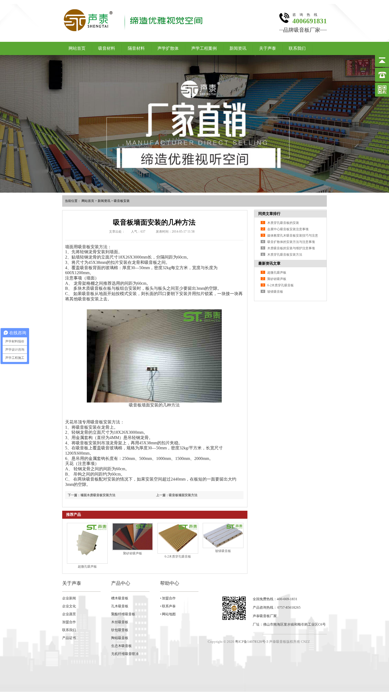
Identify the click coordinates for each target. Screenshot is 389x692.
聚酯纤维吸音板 (123, 614)
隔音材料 (136, 48)
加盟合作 (69, 622)
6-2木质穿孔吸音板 (178, 556)
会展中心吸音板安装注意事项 (288, 229)
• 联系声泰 (168, 606)
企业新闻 (69, 598)
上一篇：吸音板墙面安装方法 (176, 495)
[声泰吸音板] (194, 124)
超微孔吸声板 (87, 566)
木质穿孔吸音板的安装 (283, 223)
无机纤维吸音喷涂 (125, 654)
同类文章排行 (269, 214)
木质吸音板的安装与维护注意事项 (291, 248)
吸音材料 (106, 48)
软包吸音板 (119, 630)
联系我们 (297, 48)
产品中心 (120, 583)
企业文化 (69, 606)
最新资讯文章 (269, 263)
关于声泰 (267, 48)
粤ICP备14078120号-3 (251, 642)
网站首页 (77, 48)
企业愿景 (69, 614)
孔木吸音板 (119, 606)
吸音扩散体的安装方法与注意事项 (291, 242)
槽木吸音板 (119, 598)
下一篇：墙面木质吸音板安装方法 (91, 495)
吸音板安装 (122, 201)
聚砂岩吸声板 (132, 553)
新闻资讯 (237, 48)
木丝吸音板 (119, 622)
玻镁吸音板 (223, 551)
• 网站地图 (168, 614)
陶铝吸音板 (119, 638)
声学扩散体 (168, 48)
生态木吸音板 (121, 646)
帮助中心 (169, 583)
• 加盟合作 (168, 598)
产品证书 (69, 638)
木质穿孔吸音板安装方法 (284, 254)
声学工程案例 (204, 48)
